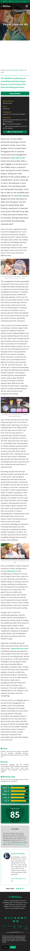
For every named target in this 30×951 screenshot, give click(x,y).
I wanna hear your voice (19, 648)
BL (21, 195)
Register (24, 1)
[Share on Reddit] (20, 888)
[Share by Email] (22, 888)
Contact (12, 1)
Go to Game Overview (15, 132)
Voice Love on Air (17, 158)
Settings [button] (6, 947)
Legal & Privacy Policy (26, 927)
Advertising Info (20, 926)
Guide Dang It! (11, 571)
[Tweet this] (16, 888)
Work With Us (14, 927)
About (6, 1)
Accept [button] (13, 947)
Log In (18, 1)
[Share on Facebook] (18, 888)
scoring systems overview (18, 844)
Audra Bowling (13, 70)
